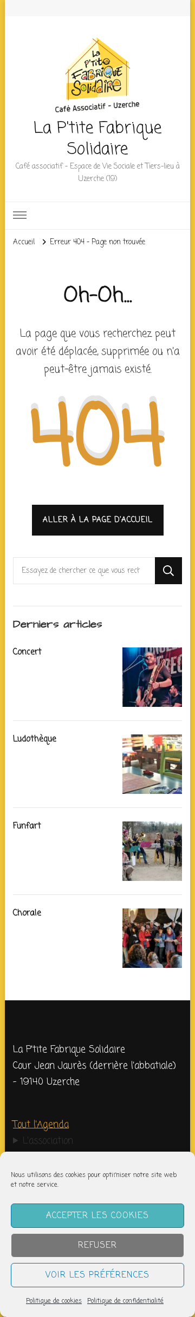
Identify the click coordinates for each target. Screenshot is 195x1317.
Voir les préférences (98, 1275)
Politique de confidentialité (125, 1301)
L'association (48, 1141)
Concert (27, 652)
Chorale (27, 913)
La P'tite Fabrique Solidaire (97, 139)
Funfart (27, 826)
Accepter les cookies (97, 1216)
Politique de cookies (54, 1301)
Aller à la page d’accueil (98, 519)
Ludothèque (34, 739)
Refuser (97, 1246)
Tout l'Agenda (41, 1125)
